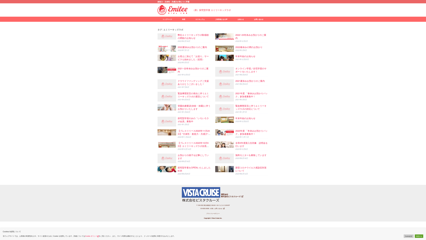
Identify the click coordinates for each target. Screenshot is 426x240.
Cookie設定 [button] (408, 236)
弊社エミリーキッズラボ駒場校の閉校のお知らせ (193, 36)
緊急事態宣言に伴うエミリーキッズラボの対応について (250, 107)
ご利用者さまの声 (221, 19)
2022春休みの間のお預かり (248, 47)
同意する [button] (419, 236)
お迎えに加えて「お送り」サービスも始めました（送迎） (193, 58)
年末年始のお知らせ (245, 56)
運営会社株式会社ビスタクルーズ (231, 195)
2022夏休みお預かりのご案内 (192, 47)
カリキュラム (200, 19)
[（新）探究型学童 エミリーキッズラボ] (172, 10)
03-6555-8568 (204, 208)
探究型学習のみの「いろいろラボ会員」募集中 (193, 120)
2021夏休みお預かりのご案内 (250, 80)
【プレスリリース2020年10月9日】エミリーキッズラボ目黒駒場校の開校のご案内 (193, 146)
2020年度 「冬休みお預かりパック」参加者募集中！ (251, 132)
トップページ (167, 19)
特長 (183, 19)
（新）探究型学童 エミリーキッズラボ (211, 10)
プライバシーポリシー (213, 213)
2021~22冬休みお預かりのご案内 (193, 70)
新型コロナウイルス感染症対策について (250, 169)
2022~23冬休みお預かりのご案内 (250, 36)
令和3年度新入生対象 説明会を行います (251, 144)
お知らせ (241, 19)
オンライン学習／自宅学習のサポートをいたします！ (250, 70)
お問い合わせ (258, 19)
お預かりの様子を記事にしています (193, 156)
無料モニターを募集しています (250, 155)
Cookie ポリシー (91, 236)
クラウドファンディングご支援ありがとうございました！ (193, 82)
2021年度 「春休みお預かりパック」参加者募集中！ (251, 95)
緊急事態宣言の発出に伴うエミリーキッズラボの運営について (193, 95)
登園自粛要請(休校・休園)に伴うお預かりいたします (194, 107)
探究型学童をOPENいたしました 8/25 (194, 169)
